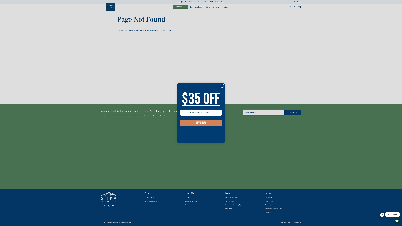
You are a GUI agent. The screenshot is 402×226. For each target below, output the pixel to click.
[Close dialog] (222, 85)
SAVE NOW (201, 123)
